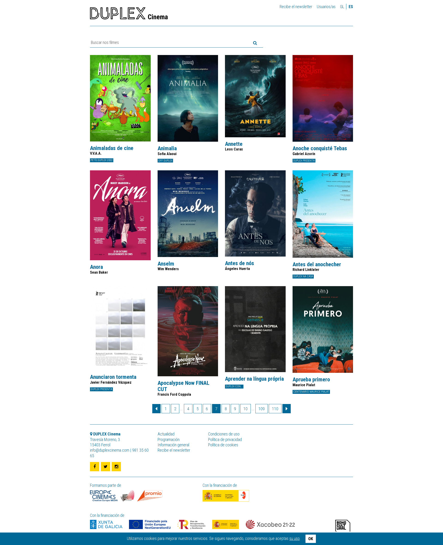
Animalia (167, 148)
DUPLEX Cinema (129, 14)
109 (261, 408)
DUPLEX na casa (303, 276)
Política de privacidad (225, 439)
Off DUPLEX (165, 160)
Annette (233, 144)
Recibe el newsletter (296, 6)
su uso (294, 538)
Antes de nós (239, 263)
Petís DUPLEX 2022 (102, 160)
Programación (169, 439)
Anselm (166, 264)
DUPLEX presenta (304, 160)
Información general (173, 444)
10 (245, 408)
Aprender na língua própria (254, 379)
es (351, 6)
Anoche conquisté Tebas (320, 148)
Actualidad (166, 434)
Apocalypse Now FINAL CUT (183, 386)
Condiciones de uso (223, 434)
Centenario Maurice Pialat (311, 391)
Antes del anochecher (317, 264)
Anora (96, 267)
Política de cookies (223, 444)
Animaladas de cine (111, 148)
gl (342, 6)
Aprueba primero (311, 380)
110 (275, 408)
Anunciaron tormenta (113, 377)
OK (310, 538)
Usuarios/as (326, 6)
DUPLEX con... (234, 386)
